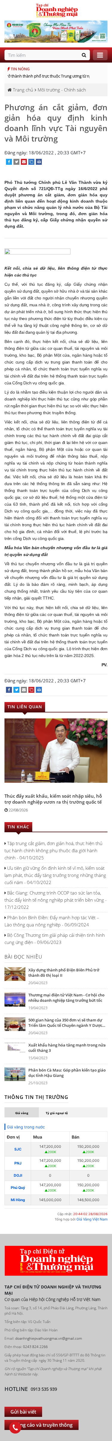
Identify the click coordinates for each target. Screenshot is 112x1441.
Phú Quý (18, 1187)
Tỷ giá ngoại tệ (57, 1113)
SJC (18, 1149)
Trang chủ (22, 90)
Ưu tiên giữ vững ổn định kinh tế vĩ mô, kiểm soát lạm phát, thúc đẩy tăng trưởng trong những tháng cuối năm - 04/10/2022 (55, 875)
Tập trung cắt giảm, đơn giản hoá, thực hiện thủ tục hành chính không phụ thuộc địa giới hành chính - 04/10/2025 (53, 850)
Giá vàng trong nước (26, 1127)
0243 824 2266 (35, 1346)
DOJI (18, 1175)
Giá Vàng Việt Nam (92, 1219)
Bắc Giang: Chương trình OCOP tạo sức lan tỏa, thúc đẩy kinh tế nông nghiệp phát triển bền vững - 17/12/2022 (55, 900)
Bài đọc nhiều (23, 957)
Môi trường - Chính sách (62, 90)
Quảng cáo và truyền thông (41, 1425)
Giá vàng (21, 1113)
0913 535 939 (44, 1389)
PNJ (18, 1163)
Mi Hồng (18, 1200)
